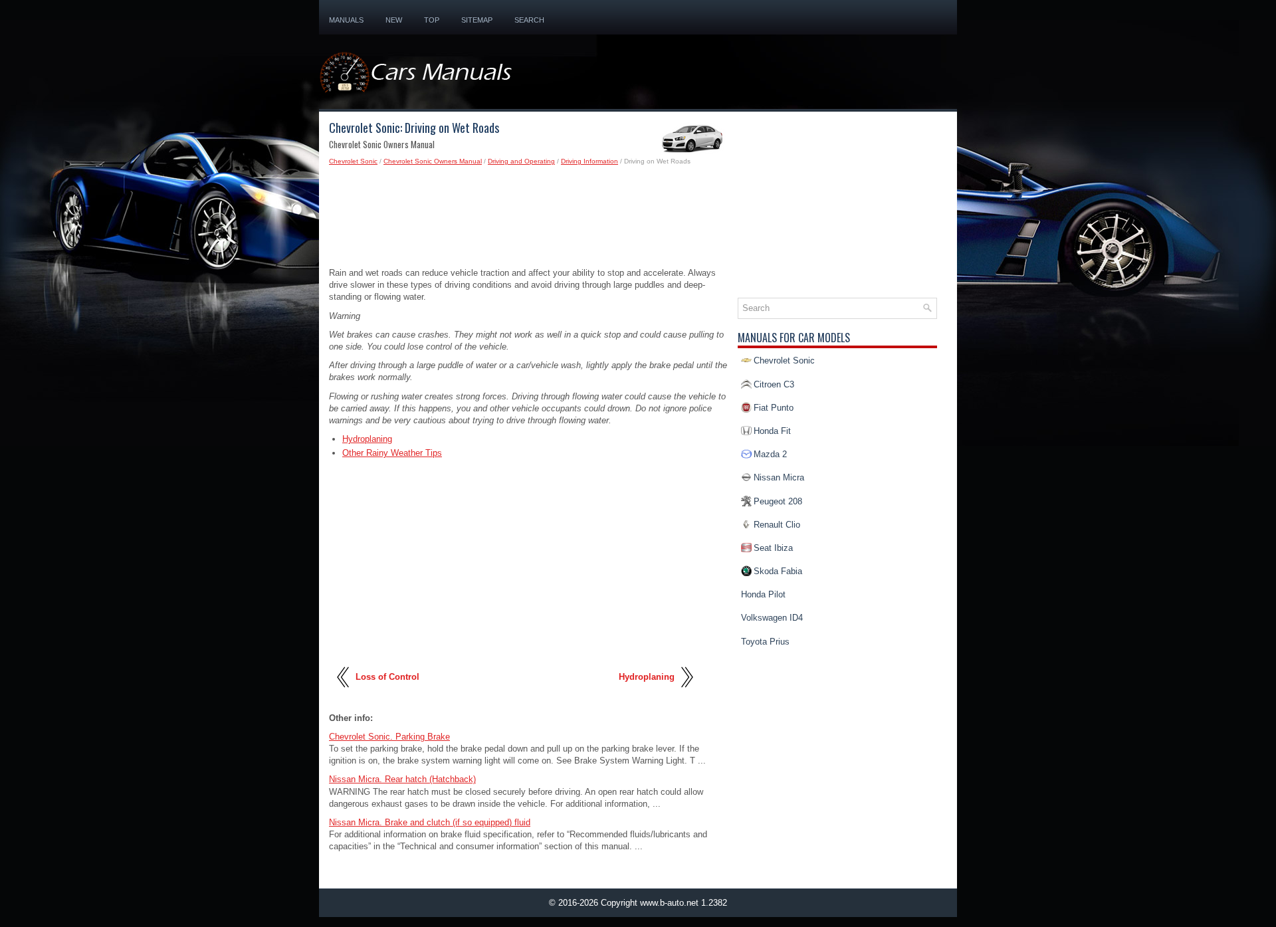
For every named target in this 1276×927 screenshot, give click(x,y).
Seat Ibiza (773, 548)
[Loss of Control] (344, 692)
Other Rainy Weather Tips (392, 453)
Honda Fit (772, 431)
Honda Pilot (763, 594)
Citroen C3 (774, 384)
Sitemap (476, 20)
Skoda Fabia (778, 571)
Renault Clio (777, 525)
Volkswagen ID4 (772, 618)
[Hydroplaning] (686, 692)
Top (431, 20)
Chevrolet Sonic (353, 161)
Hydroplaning (367, 439)
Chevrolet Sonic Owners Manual (432, 161)
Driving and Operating (521, 161)
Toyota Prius (765, 642)
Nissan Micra (779, 477)
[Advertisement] (528, 220)
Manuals (346, 20)
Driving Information (589, 161)
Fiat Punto (774, 408)
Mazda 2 (770, 454)
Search (529, 20)
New (393, 20)
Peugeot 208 (778, 501)
